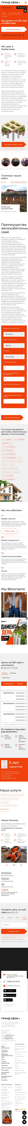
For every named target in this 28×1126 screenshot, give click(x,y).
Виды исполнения (5, 1047)
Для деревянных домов (19, 1049)
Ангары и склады (19, 1070)
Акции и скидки (6, 1068)
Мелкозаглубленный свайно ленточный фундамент (7, 1104)
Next (4, 182)
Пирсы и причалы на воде (20, 1063)
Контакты (4, 1080)
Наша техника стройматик (19, 1090)
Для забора (18, 1060)
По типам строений (4, 1051)
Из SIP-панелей (19, 1056)
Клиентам (4, 1065)
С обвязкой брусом (6, 1087)
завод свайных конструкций (9, 805)
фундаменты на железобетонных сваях (12, 795)
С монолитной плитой (5, 1098)
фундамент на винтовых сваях (9, 798)
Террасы (17, 1068)
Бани (16, 1058)
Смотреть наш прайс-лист (11, 35)
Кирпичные (18, 1054)
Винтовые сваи (5, 1100)
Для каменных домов (21, 1046)
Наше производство (21, 1092)
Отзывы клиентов (20, 1094)
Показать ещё (4, 809)
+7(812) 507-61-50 (6, 7)
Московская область (5, 1073)
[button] (1, 618)
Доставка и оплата (20, 1097)
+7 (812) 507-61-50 (8, 1037)
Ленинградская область (14, 13)
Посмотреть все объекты (19, 182)
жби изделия (4, 802)
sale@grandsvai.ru (14, 986)
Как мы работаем (20, 1099)
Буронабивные (5, 1107)
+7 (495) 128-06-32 (9, 1035)
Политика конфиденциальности (8, 1040)
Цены (3, 1059)
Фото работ (5, 1070)
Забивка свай (18, 1103)
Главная (4, 13)
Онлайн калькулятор (5, 1062)
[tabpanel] (14, 854)
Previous (1, 182)
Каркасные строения (21, 1052)
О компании (18, 1087)
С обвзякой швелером (4, 1090)
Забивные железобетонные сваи (7, 1055)
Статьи (17, 1105)
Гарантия (17, 1101)
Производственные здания (20, 1073)
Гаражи (17, 1066)
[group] (5, 162)
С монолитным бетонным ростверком (5, 1094)
